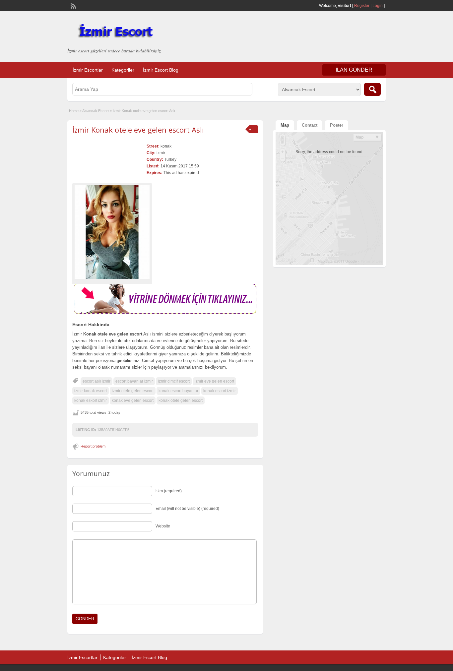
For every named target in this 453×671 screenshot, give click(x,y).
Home (74, 111)
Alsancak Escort (95, 111)
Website (163, 526)
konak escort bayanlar (178, 391)
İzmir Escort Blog (160, 70)
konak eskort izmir (90, 400)
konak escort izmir (219, 391)
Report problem (93, 446)
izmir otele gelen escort (133, 391)
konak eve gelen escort (133, 400)
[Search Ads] (372, 89)
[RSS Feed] (72, 5)
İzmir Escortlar (88, 70)
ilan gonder (354, 70)
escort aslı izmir (96, 381)
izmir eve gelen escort (214, 381)
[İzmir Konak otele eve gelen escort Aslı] (112, 232)
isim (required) (169, 491)
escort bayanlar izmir (134, 381)
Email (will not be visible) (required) (187, 508)
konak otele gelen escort (181, 400)
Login (377, 5)
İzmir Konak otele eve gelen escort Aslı (138, 130)
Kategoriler (122, 70)
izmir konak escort (90, 391)
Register (361, 5)
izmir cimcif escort (174, 381)
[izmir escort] (165, 312)
